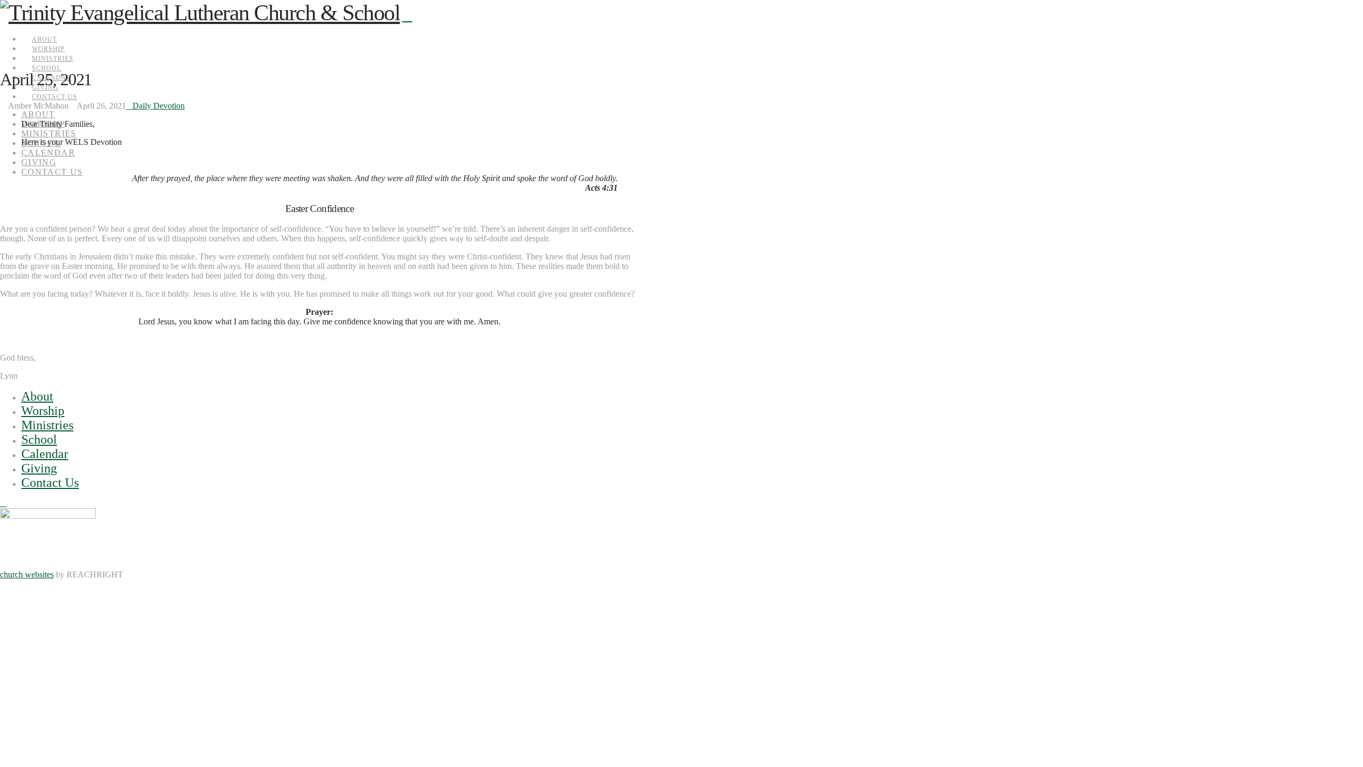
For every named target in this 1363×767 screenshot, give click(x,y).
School (39, 439)
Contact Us (50, 482)
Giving (39, 468)
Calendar (44, 454)
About (37, 396)
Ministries (47, 425)
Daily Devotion (159, 105)
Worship (42, 411)
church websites (27, 574)
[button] (407, 16)
